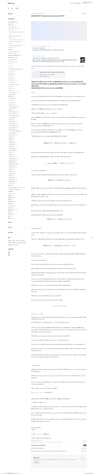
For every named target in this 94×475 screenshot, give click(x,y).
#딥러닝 (9, 240)
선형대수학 (11, 197)
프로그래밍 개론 (13, 59)
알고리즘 (11, 96)
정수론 (10, 195)
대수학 (10, 212)
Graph (11, 37)
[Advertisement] (59, 31)
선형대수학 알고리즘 (14, 164)
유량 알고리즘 (12, 144)
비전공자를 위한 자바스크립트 (16, 69)
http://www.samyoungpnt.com (40, 46)
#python (16, 245)
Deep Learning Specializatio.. (17, 45)
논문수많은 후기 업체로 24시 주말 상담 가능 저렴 (46, 58)
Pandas (12, 71)
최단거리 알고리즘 (14, 111)
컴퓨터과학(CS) (12, 210)
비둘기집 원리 (12, 173)
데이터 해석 (11, 214)
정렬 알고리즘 (13, 121)
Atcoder (12, 183)
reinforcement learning (15, 41)
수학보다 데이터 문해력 (15, 189)
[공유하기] (38, 434)
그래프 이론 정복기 (14, 108)
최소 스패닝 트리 (13, 113)
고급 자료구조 (12, 148)
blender (12, 193)
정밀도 (11, 169)
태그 (12, 8)
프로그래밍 (12, 57)
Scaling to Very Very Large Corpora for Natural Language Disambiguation (47, 442)
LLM (11, 43)
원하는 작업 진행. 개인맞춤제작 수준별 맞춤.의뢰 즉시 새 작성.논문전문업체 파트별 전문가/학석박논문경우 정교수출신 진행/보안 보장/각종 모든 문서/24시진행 (55, 60)
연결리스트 (12, 137)
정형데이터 (11, 201)
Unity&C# (12, 78)
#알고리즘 (13, 242)
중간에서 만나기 (13, 160)
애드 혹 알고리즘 (13, 158)
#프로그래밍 (19, 242)
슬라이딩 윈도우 (13, 135)
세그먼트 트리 (13, 142)
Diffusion (12, 47)
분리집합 (11, 110)
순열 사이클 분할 (13, 133)
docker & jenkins (14, 92)
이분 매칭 (12, 146)
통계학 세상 (11, 3)
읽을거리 (11, 218)
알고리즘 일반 (13, 98)
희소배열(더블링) (13, 150)
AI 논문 (33, 438)
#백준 (9, 242)
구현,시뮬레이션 (13, 117)
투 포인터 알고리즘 (14, 125)
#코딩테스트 (10, 245)
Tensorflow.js (13, 80)
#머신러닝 (22, 240)
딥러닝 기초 (12, 26)
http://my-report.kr (37, 56)
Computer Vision (14, 28)
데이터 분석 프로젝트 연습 (14, 55)
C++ (11, 65)
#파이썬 (18, 240)
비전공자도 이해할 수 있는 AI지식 (17, 187)
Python (12, 61)
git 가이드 (12, 82)
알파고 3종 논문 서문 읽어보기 (36, 440)
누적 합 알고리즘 (13, 127)
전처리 (11, 152)
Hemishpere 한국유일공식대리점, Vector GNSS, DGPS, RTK (48, 50)
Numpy (12, 73)
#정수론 (24, 242)
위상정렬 (11, 140)
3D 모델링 (11, 191)
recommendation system (16, 39)
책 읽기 (10, 185)
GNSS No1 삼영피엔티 (39, 48)
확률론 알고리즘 (13, 162)
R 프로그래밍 (12, 94)
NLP (11, 30)
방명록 (17, 8)
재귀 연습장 (12, 171)
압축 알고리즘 (12, 166)
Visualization (12, 206)
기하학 (10, 208)
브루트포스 (12, 104)
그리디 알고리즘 (13, 123)
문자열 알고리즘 (13, 129)
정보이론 (11, 203)
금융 (10, 216)
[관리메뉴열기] (92, 238)
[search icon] (71, 3)
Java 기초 (12, 100)
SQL (11, 77)
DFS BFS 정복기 (14, 106)
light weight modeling (15, 35)
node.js (12, 88)
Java (11, 63)
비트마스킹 (12, 156)
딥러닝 (11, 24)
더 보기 (85, 445)
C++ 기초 (12, 102)
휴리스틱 (11, 175)
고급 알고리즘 (12, 177)
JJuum (91, 473)
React (11, 86)
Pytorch (12, 75)
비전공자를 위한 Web (14, 84)
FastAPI (12, 90)
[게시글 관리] (42, 434)
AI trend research (14, 51)
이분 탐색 (12, 119)
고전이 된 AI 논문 (35, 13)
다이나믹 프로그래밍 (14, 115)
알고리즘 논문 (13, 179)
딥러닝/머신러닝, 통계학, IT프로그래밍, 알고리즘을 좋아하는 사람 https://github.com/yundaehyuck (54, 459)
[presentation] (57, 117)
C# (10, 67)
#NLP (13, 240)
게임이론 (12, 154)
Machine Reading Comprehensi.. (17, 32)
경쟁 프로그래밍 (12, 181)
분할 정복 (12, 139)
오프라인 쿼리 (12, 167)
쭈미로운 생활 (9, 473)
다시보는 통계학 (12, 22)
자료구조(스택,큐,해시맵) (15, 131)
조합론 (10, 199)
